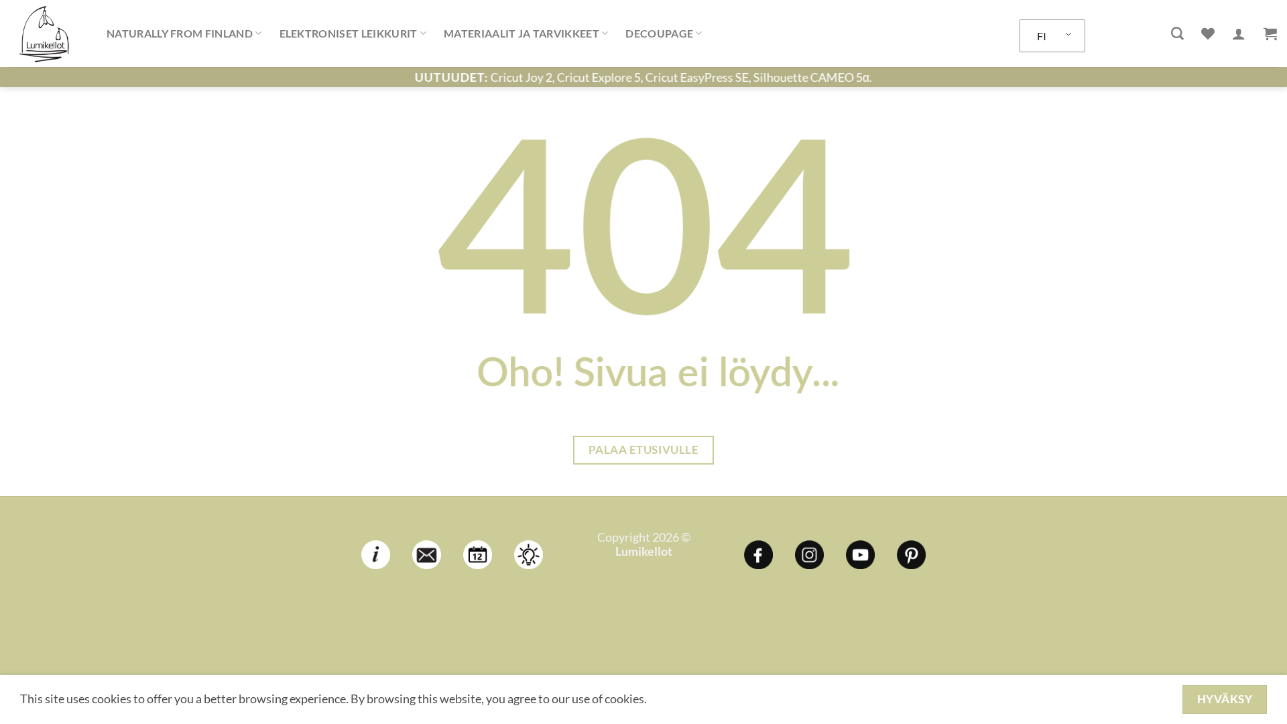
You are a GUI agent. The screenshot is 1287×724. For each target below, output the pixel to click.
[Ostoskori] (1270, 33)
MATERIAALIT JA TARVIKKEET (521, 33)
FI (1041, 35)
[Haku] (1177, 33)
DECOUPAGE (659, 33)
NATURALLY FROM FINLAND (180, 33)
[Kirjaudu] (1238, 33)
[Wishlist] (1208, 33)
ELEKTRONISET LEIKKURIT (349, 33)
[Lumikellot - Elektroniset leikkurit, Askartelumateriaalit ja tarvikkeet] (48, 33)
